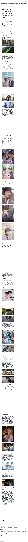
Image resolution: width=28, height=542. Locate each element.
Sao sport (21, 531)
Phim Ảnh (4, 503)
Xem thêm (3, 520)
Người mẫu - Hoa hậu (7, 3)
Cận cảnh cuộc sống (21, 3)
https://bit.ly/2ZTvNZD (9, 502)
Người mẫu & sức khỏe (24, 531)
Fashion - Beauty (14, 3)
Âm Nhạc (17, 531)
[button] (11, 6)
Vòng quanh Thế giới (14, 531)
